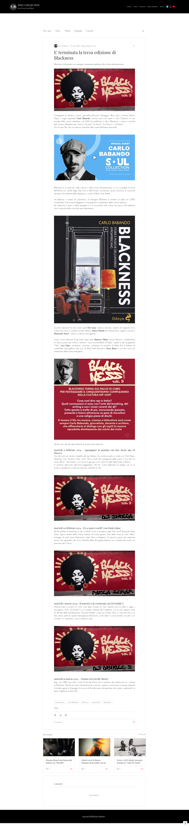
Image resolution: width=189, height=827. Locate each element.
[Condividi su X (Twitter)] (60, 715)
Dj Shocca (85, 702)
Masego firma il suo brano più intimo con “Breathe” (59, 761)
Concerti (89, 30)
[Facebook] (167, 6)
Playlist (67, 30)
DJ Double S (107, 702)
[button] (143, 31)
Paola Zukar (96, 702)
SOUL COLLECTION (29, 5)
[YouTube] (174, 6)
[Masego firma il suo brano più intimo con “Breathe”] (59, 747)
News (58, 30)
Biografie (78, 30)
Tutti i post (47, 30)
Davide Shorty (59, 702)
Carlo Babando (73, 702)
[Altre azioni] (133, 46)
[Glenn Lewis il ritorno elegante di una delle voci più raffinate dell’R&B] (94, 747)
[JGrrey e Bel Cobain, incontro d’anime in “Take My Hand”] (130, 747)
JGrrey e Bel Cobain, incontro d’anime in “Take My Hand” (130, 761)
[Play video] (94, 157)
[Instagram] (170, 6)
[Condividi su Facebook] (55, 715)
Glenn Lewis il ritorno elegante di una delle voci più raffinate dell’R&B (93, 761)
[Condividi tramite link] (66, 715)
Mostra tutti (142, 734)
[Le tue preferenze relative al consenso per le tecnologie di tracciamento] (185, 823)
